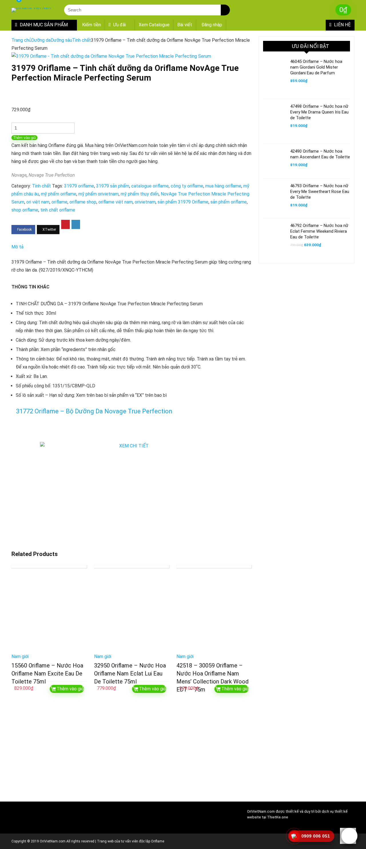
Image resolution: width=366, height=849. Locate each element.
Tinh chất (81, 40)
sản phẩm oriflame (228, 202)
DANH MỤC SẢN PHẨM (43, 24)
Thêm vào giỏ (24, 137)
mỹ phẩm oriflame (58, 194)
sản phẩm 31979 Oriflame (183, 202)
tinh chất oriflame (57, 210)
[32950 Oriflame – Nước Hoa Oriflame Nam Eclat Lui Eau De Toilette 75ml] (131, 612)
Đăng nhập (211, 24)
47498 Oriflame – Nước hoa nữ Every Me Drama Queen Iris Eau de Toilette (319, 112)
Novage (19, 175)
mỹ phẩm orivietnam (98, 194)
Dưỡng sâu (61, 40)
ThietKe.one (277, 817)
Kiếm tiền (91, 24)
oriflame (59, 202)
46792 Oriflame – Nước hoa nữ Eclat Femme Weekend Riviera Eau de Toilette (319, 231)
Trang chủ (21, 40)
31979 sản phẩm (112, 186)
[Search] (225, 10)
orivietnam (145, 202)
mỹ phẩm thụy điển (140, 194)
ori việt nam (37, 202)
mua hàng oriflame (223, 186)
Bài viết (184, 24)
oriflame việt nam (115, 202)
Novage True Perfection (52, 175)
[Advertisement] (131, 752)
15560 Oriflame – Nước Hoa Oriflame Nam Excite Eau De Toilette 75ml (47, 673)
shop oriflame (24, 210)
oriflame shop (82, 202)
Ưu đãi (119, 24)
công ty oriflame (187, 186)
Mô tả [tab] (17, 247)
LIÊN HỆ (342, 24)
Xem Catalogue (154, 24)
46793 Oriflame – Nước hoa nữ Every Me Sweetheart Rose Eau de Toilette (319, 191)
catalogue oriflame (150, 186)
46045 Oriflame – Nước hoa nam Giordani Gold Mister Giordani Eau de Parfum (316, 67)
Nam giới (20, 656)
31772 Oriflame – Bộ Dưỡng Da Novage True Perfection (94, 411)
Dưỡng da (41, 40)
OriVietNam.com (261, 811)
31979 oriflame (79, 186)
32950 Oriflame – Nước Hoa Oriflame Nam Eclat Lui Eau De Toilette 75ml (130, 673)
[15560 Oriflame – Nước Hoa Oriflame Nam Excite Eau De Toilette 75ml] (48, 612)
